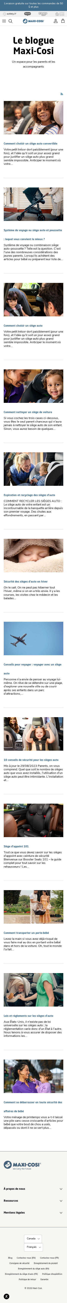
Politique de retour (27, 1280)
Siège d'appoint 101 (16, 846)
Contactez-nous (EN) (26, 1258)
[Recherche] (12, 21)
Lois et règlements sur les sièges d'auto (28, 1015)
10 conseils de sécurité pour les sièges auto (31, 759)
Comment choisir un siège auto (23, 325)
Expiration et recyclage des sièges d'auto (29, 495)
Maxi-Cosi (37, 1288)
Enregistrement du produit (46, 1263)
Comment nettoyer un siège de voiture (28, 412)
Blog (10, 1258)
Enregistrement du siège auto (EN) (33, 1269)
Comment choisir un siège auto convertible (30, 143)
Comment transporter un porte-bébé (26, 932)
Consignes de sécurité (19, 1263)
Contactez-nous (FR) (49, 1258)
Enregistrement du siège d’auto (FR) (21, 1274)
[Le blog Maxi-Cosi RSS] (61, 94)
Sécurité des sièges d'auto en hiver (26, 581)
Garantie (44, 1280)
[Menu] (4, 21)
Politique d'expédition (52, 1274)
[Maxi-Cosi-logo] (33, 21)
